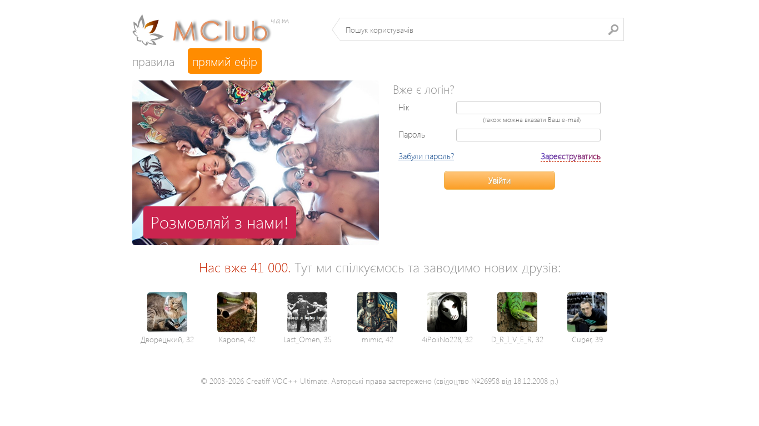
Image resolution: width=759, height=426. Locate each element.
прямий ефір (224, 61)
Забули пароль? (426, 155)
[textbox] (482, 29)
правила (153, 61)
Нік (404, 107)
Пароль (411, 134)
